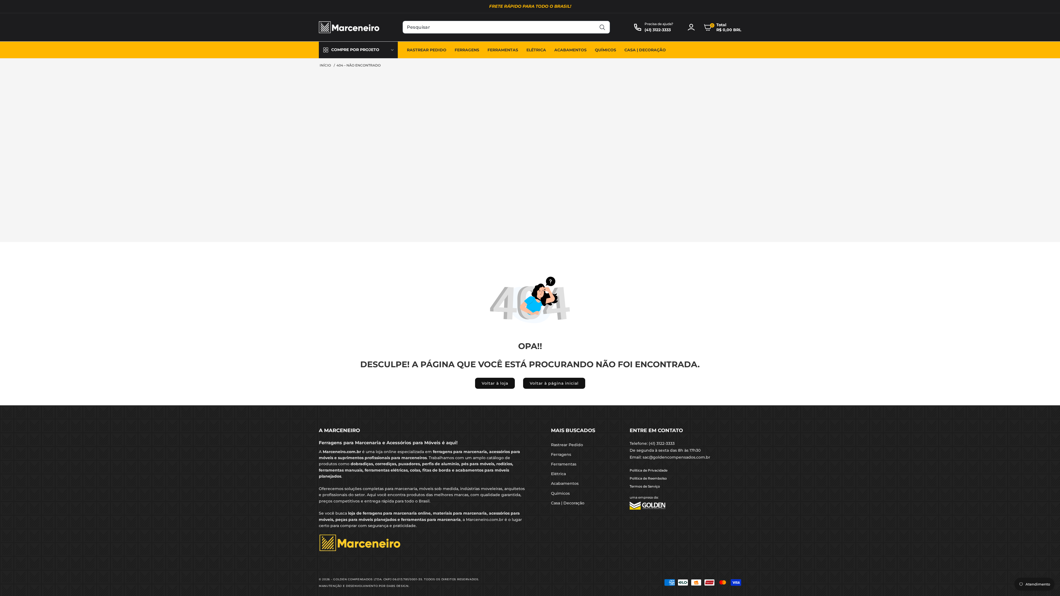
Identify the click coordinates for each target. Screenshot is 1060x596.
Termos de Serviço (645, 486)
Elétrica (558, 473)
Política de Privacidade (648, 470)
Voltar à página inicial (554, 383)
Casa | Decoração (567, 503)
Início (325, 65)
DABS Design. (397, 586)
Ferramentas (563, 464)
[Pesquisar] (602, 27)
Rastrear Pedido (567, 444)
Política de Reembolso (648, 478)
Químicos (560, 493)
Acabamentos (565, 483)
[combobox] (506, 27)
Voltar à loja (495, 383)
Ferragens (561, 454)
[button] (722, 27)
